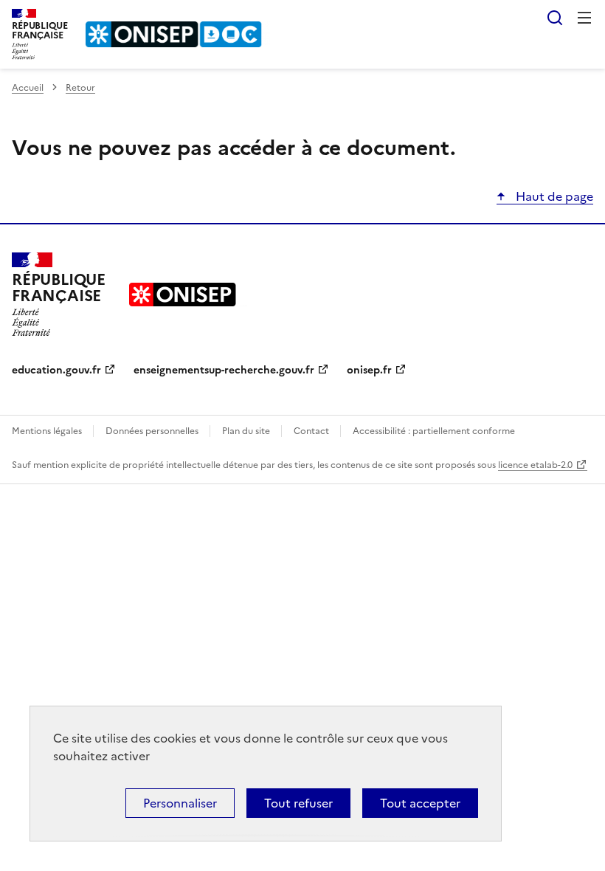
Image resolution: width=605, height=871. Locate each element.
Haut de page (553, 196)
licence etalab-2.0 (535, 465)
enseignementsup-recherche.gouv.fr (224, 370)
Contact (312, 431)
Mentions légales (48, 431)
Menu (584, 17)
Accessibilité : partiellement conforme (434, 431)
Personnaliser (180, 803)
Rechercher (555, 17)
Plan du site (247, 431)
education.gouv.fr (56, 370)
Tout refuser (298, 803)
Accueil (28, 87)
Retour (80, 87)
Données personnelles (153, 431)
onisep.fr (369, 370)
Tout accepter (420, 803)
